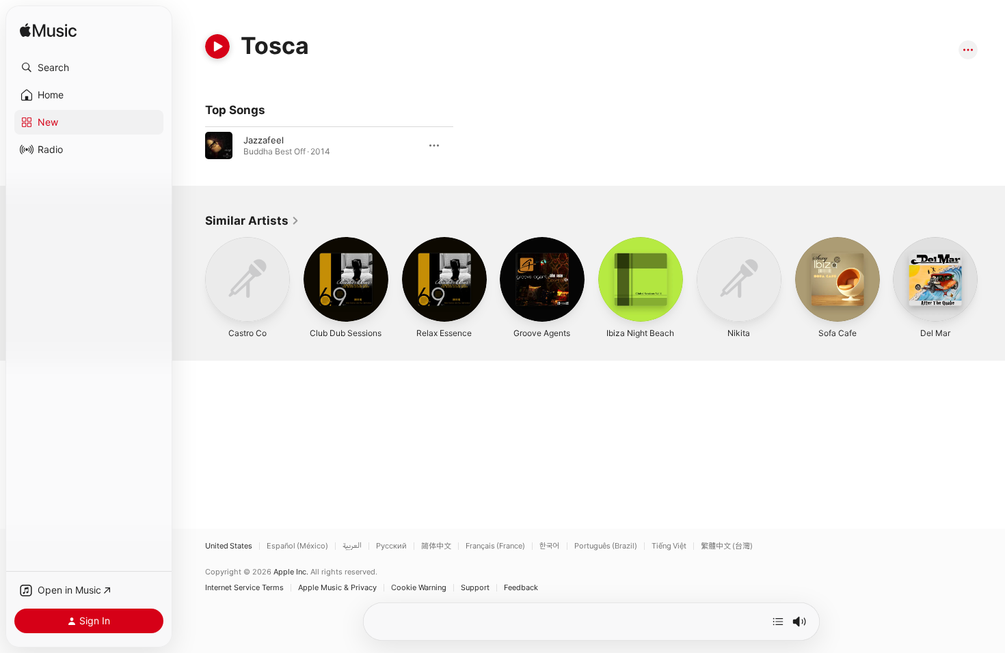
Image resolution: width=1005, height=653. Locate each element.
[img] (48, 31)
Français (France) (495, 546)
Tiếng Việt (669, 546)
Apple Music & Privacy (337, 588)
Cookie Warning (418, 588)
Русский (391, 546)
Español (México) (297, 546)
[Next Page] (991, 279)
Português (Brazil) (605, 546)
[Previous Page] (191, 279)
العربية (352, 546)
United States (228, 546)
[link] (252, 220)
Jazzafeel (263, 140)
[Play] (217, 46)
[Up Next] (778, 621)
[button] (89, 67)
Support (475, 588)
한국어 (549, 546)
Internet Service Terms (244, 588)
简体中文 (436, 546)
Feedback (521, 588)
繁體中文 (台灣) (727, 546)
